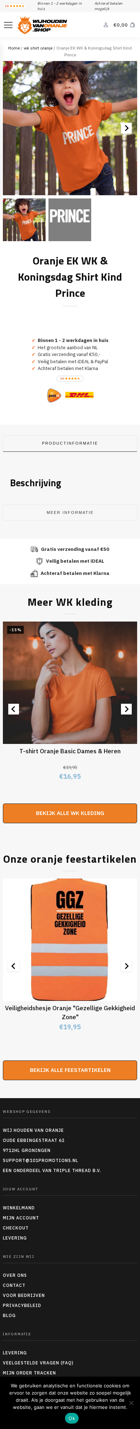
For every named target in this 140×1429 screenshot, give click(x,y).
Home (14, 48)
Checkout (16, 1228)
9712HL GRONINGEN (27, 1150)
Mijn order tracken (29, 1373)
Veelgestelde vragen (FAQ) (38, 1362)
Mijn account (21, 1217)
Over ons (15, 1275)
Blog (9, 1315)
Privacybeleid (22, 1305)
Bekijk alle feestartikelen (70, 1070)
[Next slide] (126, 128)
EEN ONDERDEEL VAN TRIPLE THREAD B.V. (53, 1170)
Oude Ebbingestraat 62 (34, 1140)
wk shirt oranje (38, 48)
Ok (72, 1418)
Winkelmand (19, 1207)
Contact (14, 1285)
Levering (15, 1238)
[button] (24, 219)
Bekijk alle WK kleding (70, 813)
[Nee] (131, 1402)
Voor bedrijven (24, 1295)
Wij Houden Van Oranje (33, 1130)
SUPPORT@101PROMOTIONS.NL (40, 1160)
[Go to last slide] (13, 709)
